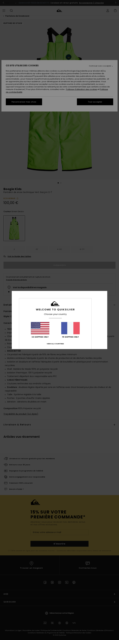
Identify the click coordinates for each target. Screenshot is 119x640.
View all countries (55, 344)
